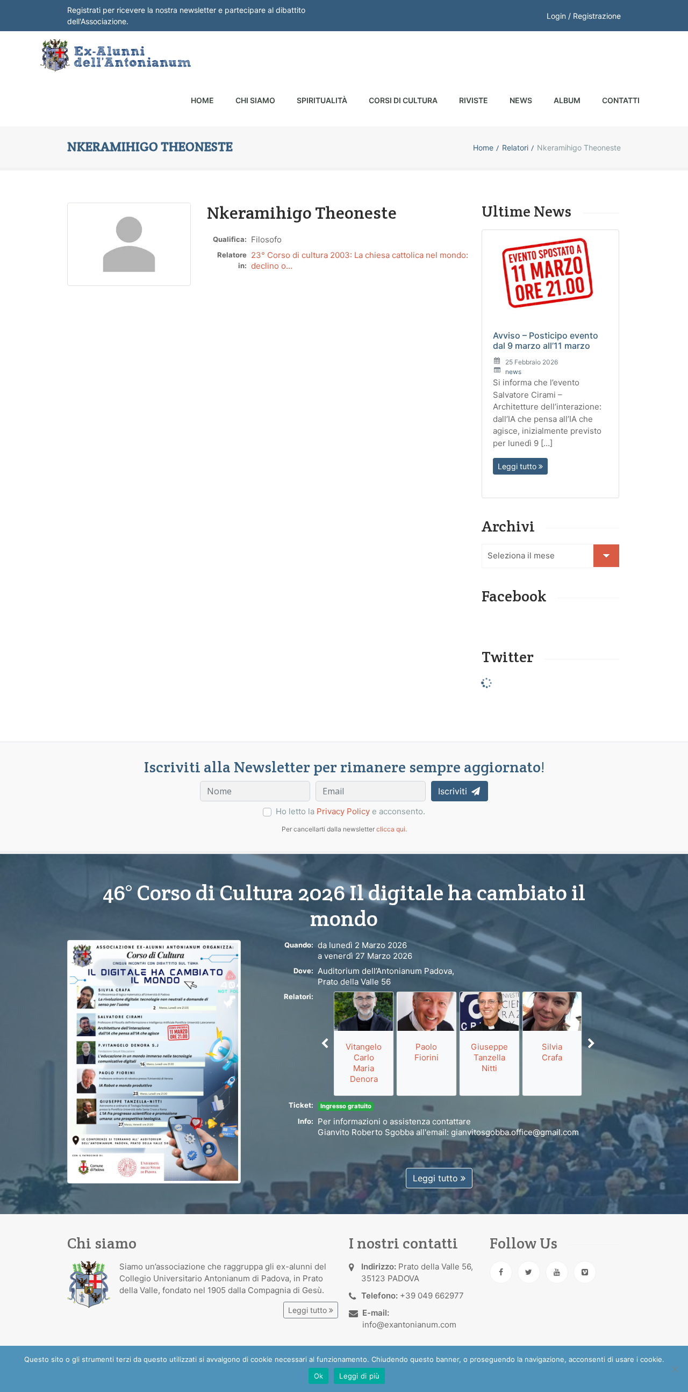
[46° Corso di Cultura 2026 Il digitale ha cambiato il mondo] (154, 1061)
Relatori (515, 147)
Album (567, 100)
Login (556, 15)
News (521, 100)
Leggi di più (359, 1376)
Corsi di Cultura (403, 100)
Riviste (473, 100)
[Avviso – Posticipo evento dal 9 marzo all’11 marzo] (550, 275)
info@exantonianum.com (409, 1324)
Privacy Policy (343, 811)
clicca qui (390, 829)
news (513, 372)
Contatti (621, 100)
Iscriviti (454, 791)
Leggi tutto (518, 466)
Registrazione (597, 15)
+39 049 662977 (432, 1295)
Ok (319, 1376)
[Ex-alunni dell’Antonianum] (114, 55)
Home (202, 100)
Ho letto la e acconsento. (350, 811)
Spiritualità (322, 100)
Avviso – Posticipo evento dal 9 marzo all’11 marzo (545, 340)
